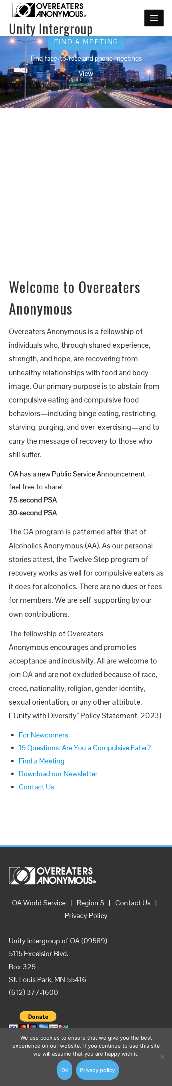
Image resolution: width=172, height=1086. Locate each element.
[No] (162, 1057)
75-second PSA (33, 499)
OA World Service (39, 902)
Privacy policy (97, 1070)
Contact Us (132, 902)
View (86, 73)
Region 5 (90, 902)
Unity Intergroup (51, 28)
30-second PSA (33, 512)
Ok (64, 1070)
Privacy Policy (86, 915)
